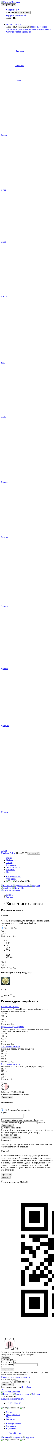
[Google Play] (18, 888)
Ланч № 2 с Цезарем (10, 1007)
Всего (16, 928)
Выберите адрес (8, 5)
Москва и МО (24, 27)
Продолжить (7, 1097)
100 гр (7, 928)
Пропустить (6, 1175)
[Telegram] (35, 886)
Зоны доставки (29, 29)
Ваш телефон (7, 1364)
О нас (48, 29)
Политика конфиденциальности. (15, 1377)
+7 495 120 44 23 (13, 1403)
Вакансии (41, 29)
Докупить (5, 1177)
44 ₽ (7, 995)
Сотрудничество (13, 32)
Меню (34, 27)
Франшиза (26, 32)
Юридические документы (12, 1399)
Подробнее (26, 1387)
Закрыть (5, 1137)
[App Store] (6, 888)
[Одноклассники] (21, 886)
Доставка (12, 1110)
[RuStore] (5, 1437)
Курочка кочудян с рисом (12, 1026)
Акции (9, 29)
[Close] (2, 1082)
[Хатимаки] (10, 2)
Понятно (5, 1357)
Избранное (42, 27)
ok (2, 1389)
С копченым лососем (10, 1046)
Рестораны (18, 29)
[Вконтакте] (7, 886)
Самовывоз (23, 1110)
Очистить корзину (22, 13)
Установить (15, 1137)
